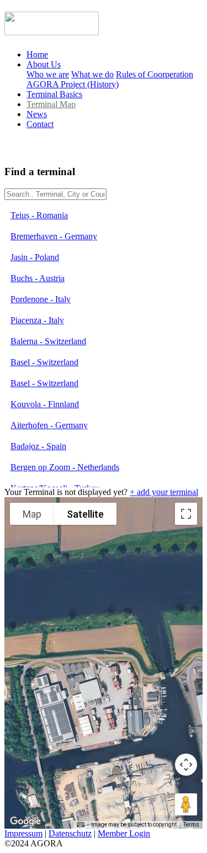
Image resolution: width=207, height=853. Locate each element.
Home (37, 54)
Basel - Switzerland (44, 362)
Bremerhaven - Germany (53, 236)
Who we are (47, 74)
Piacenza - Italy (37, 320)
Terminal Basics (54, 94)
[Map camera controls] (186, 765)
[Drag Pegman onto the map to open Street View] (186, 804)
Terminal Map (51, 104)
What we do (92, 74)
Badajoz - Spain (38, 446)
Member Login (124, 833)
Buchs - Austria (37, 278)
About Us (43, 64)
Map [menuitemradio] (32, 514)
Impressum (23, 833)
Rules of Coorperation (154, 74)
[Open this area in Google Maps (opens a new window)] (25, 821)
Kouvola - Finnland (44, 404)
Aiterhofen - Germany (49, 425)
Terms (191, 825)
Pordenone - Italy (40, 299)
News (36, 114)
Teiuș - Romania (39, 215)
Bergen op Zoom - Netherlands (64, 467)
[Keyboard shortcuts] (80, 825)
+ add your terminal (164, 492)
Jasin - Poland (34, 257)
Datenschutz (70, 833)
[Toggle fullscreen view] (186, 514)
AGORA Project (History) (72, 84)
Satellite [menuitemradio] (85, 514)
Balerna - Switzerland (48, 341)
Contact (40, 124)
